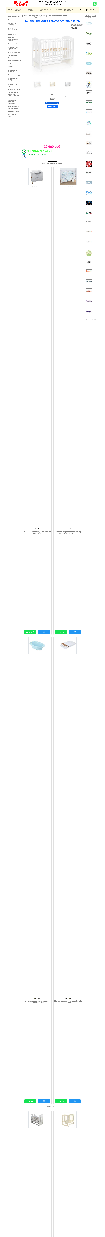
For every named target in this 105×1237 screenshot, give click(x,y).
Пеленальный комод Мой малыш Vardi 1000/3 (37, 532)
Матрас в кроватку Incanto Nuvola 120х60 (68, 1001)
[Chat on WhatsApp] (95, 5)
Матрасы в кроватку (12, 24)
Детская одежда (13, 111)
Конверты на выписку (12, 70)
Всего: (90, 11)
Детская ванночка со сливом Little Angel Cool (37, 1001)
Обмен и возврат (30, 10)
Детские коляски (14, 16)
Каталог (24, 15)
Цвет (52, 94)
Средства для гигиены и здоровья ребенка (14, 94)
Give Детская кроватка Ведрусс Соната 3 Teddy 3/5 (74, 27)
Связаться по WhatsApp (68, 10)
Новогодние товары (12, 115)
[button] (32, 187)
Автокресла (12, 34)
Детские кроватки (14, 20)
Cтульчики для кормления (13, 48)
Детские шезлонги (14, 60)
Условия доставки (36, 154)
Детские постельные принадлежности (14, 29)
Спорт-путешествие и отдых (13, 84)
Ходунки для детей (12, 56)
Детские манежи (14, 52)
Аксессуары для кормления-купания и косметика (14, 101)
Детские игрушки (14, 89)
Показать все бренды (91, 319)
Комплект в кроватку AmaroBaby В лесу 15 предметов (68, 532)
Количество (52, 98)
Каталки (11, 63)
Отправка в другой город (46, 10)
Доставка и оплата (18, 10)
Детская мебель (13, 44)
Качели (10, 67)
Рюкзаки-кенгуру (14, 75)
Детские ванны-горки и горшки (13, 107)
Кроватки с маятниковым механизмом (54, 15)
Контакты (59, 9)
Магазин (10, 9)
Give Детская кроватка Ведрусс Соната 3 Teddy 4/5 (75, 27)
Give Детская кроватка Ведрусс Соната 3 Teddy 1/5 (71, 27)
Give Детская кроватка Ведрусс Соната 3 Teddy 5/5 (77, 27)
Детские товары (21, 3)
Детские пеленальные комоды (13, 39)
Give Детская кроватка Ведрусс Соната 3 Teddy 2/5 (72, 27)
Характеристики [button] (52, 161)
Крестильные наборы (13, 79)
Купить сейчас (52, 106)
